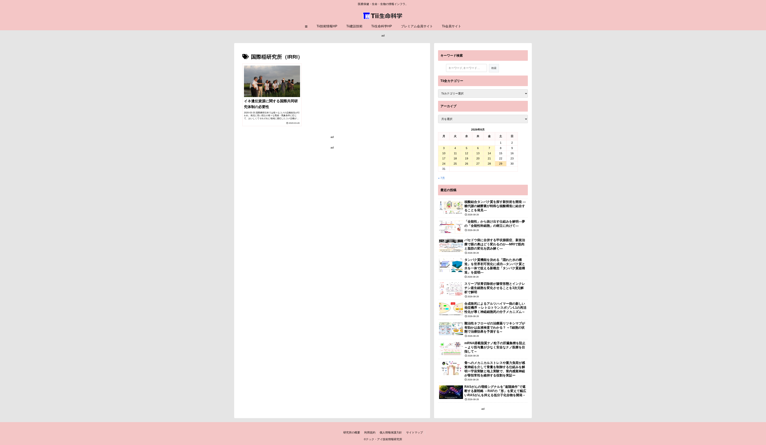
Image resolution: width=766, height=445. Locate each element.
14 (489, 153)
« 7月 (441, 178)
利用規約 (369, 432)
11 (455, 153)
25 (455, 163)
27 (478, 163)
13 (478, 153)
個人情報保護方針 (391, 432)
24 (443, 163)
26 (466, 163)
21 (489, 158)
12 (466, 153)
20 (478, 158)
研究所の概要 (351, 432)
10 (443, 153)
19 (466, 158)
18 (455, 158)
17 (443, 158)
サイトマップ (414, 432)
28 (489, 163)
